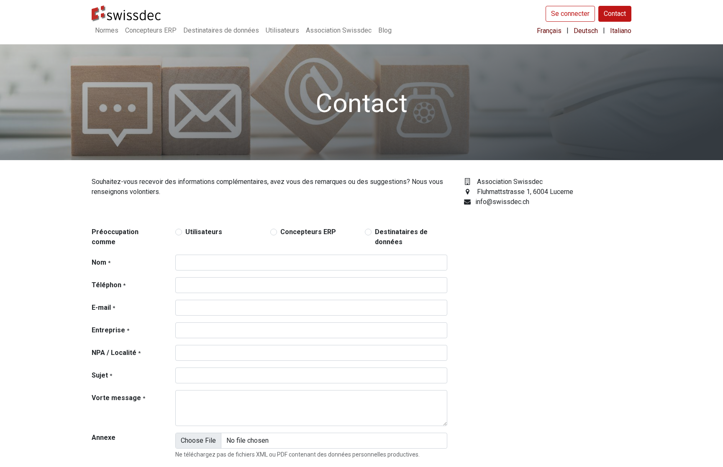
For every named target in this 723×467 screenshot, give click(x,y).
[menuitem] (107, 30)
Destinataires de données (401, 237)
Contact (615, 14)
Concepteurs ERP (308, 232)
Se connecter (570, 14)
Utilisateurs (203, 232)
